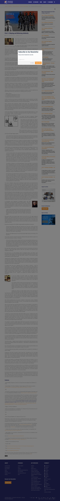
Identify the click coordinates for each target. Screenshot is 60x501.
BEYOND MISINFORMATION (23, 470)
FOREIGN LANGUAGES (35, 471)
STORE (32, 467)
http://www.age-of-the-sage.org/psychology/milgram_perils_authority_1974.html (18, 387)
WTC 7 (19, 467)
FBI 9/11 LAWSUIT (34, 485)
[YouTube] (33, 497)
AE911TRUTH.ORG (17, 497)
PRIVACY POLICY (8, 473)
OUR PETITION (7, 465)
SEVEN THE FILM (34, 480)
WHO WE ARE (7, 468)
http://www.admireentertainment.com (26, 424)
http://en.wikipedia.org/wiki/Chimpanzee (13, 448)
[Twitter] (31, 497)
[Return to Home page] (8, 2)
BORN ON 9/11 (33, 468)
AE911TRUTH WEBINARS (35, 473)
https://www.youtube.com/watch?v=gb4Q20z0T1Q (17, 439)
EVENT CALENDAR (34, 470)
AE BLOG (6, 471)
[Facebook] (30, 497)
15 (25, 352)
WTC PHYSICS (20, 471)
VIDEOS (19, 468)
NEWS (6, 470)
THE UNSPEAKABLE (34, 477)
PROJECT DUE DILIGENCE (35, 487)
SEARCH (6, 474)
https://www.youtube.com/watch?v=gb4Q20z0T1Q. (13, 430)
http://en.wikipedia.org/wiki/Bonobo (13, 450)
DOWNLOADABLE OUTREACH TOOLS (36, 475)
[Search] (54, 2)
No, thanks (32, 62)
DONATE (32, 465)
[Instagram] (35, 497)
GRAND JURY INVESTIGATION (36, 484)
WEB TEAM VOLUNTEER (35, 490)
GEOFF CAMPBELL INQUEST (36, 478)
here (31, 453)
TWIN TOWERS (20, 465)
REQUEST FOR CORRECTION (36, 488)
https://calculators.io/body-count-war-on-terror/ (29, 392)
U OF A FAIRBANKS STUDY (35, 481)
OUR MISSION (7, 467)
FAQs (19, 474)
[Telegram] (36, 497)
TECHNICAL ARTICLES (22, 473)
